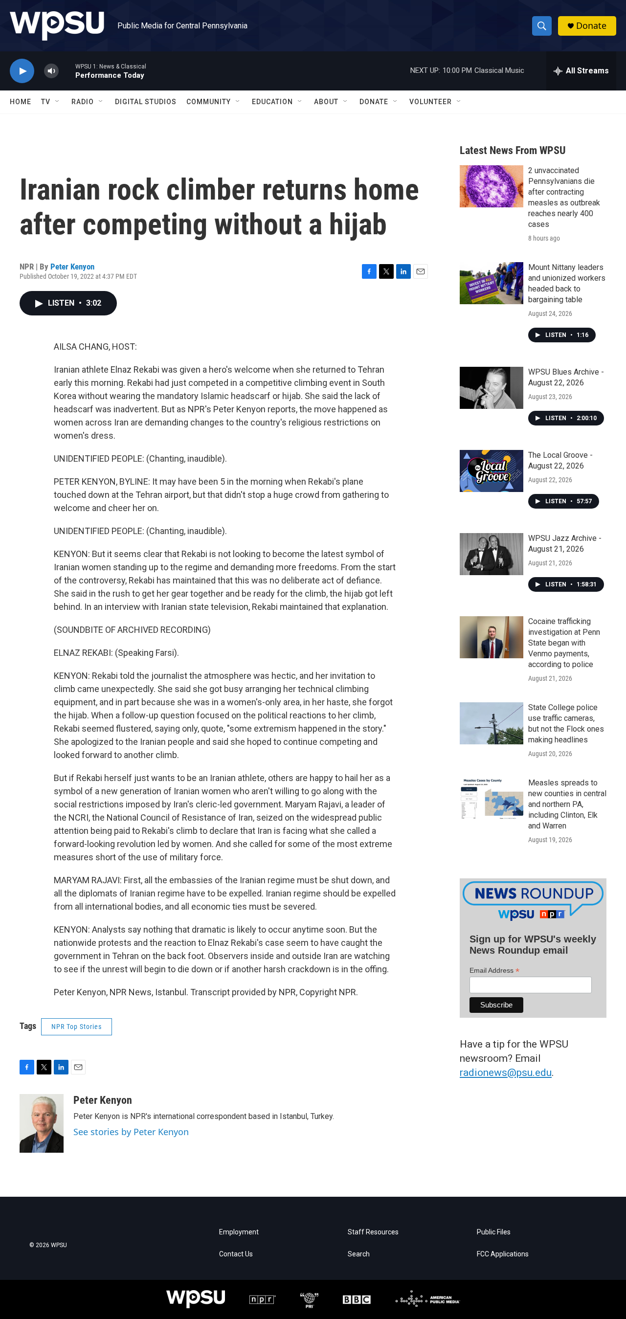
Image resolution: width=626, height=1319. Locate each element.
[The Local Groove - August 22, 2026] (491, 471)
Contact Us (236, 1254)
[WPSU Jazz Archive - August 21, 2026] (491, 554)
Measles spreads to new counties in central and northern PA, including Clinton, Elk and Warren (567, 804)
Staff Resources (373, 1232)
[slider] (67, 71)
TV (45, 102)
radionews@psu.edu (506, 1072)
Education (272, 102)
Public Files (494, 1232)
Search (359, 1254)
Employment (239, 1232)
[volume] (51, 71)
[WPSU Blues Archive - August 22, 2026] (491, 388)
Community (208, 102)
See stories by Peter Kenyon (131, 1132)
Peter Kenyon (72, 266)
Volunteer (430, 102)
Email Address (494, 970)
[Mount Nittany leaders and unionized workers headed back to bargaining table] (491, 283)
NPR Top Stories (76, 1026)
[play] (22, 71)
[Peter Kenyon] (42, 1123)
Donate (591, 26)
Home (20, 102)
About (326, 102)
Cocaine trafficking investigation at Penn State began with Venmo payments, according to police (564, 643)
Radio (82, 102)
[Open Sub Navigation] (58, 102)
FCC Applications (503, 1254)
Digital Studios (146, 102)
